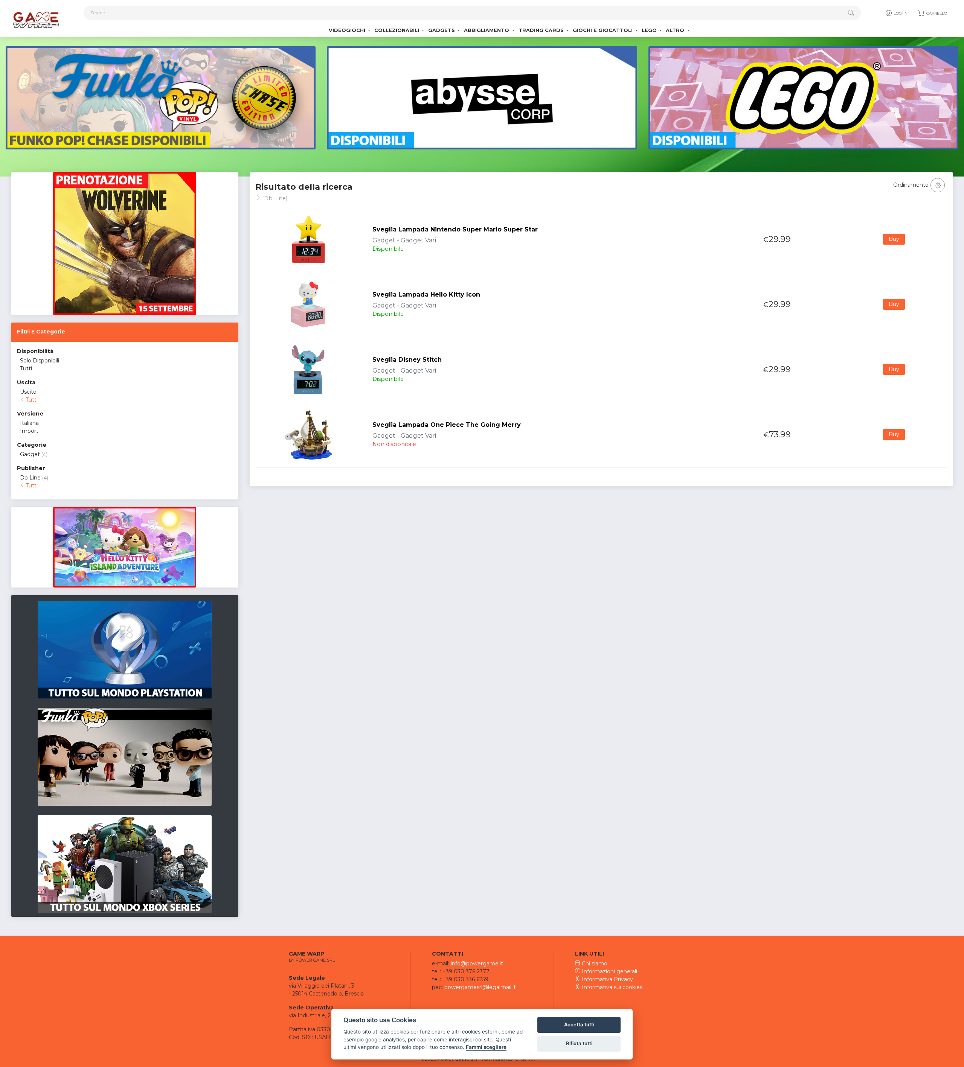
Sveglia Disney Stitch (407, 359)
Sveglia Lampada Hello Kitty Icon (426, 294)
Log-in (900, 13)
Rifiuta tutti (579, 1043)
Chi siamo (593, 963)
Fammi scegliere (486, 1047)
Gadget (30, 454)
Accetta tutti (579, 1024)
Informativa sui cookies (611, 987)
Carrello (936, 13)
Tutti (26, 368)
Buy (894, 239)
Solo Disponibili (39, 360)
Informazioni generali (608, 971)
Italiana (29, 423)
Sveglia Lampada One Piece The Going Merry (446, 424)
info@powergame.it (477, 963)
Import (29, 431)
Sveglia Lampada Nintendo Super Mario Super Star (455, 229)
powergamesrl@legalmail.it (480, 987)
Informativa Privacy (606, 979)
